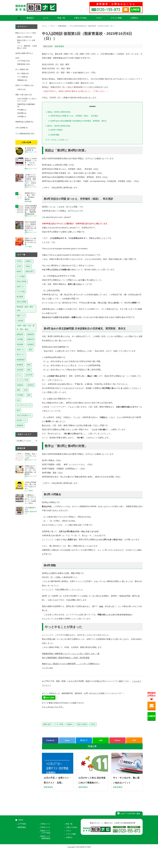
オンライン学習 (22, 380)
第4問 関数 (53, 135)
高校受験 (20, 113)
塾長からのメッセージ (23, 33)
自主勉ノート (21, 420)
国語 (29, 370)
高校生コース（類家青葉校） (46, 837)
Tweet (67, 740)
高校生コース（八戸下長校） (46, 832)
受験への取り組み (21, 95)
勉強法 (19, 271)
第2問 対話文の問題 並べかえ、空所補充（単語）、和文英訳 (73, 116)
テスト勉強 (21, 77)
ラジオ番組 (21, 276)
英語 (30, 349)
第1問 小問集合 (55, 130)
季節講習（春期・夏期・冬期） (25, 308)
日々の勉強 (21, 73)
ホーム (44, 26)
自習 (25, 390)
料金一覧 (61, 18)
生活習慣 (20, 370)
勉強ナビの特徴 (23, 37)
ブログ (99, 18)
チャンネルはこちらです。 (53, 707)
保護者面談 (21, 360)
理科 (29, 395)
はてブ (84, 740)
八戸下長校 (21, 61)
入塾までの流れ (80, 18)
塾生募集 (20, 297)
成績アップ (21, 315)
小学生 (19, 266)
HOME (20, 820)
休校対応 (30, 385)
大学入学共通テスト (24, 415)
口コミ (19, 375)
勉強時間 (30, 334)
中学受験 (20, 110)
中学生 (92, 724)
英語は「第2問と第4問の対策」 (59, 112)
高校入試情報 (21, 302)
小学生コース (45, 824)
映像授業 (20, 425)
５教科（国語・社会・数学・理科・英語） (25, 327)
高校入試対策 (82, 724)
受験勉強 (20, 80)
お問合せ (134, 18)
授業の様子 (47, 724)
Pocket (117, 740)
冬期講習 (30, 344)
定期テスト (21, 286)
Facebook (50, 740)
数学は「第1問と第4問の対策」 (59, 126)
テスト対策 (59, 724)
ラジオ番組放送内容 (22, 133)
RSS (134, 740)
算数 (18, 390)
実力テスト (21, 354)
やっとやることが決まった (57, 140)
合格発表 (20, 385)
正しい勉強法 (20, 69)
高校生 (28, 266)
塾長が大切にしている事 (26, 40)
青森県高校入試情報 (22, 122)
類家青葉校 (62, 26)
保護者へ (70, 724)
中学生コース (45, 827)
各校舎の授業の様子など (24, 53)
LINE (100, 740)
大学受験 (20, 116)
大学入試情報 (20, 128)
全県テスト (21, 349)
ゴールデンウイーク (24, 405)
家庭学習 (30, 339)
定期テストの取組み (22, 85)
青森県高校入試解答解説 (26, 104)
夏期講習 (20, 334)
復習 (18, 410)
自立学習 (29, 375)
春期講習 (20, 365)
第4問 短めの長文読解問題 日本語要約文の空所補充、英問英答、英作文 (77, 121)
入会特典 (20, 321)
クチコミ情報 (116, 18)
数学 (29, 365)
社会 (18, 400)
